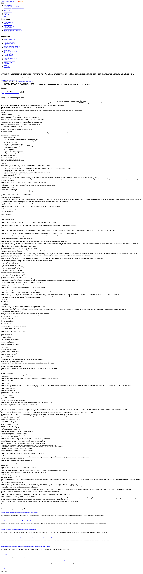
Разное (5, 65)
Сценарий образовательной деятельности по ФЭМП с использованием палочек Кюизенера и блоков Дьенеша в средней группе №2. (25, 546)
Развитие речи (7, 57)
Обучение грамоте (8, 54)
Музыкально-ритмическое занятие (12, 52)
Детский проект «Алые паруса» (12, 6)
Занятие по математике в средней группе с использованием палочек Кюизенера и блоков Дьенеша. (19, 512)
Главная (6, 23)
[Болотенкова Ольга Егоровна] (9, 80)
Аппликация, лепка (9, 40)
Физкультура (7, 63)
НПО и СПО (7, 14)
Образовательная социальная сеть (12, 1)
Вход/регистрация (8, 22)
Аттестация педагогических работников (14, 8)
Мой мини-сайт (8, 25)
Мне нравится (7, 568)
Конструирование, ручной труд (12, 46)
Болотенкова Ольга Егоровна (25, 81)
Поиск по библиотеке (9, 39)
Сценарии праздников (9, 61)
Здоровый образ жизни (9, 43)
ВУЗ (5, 16)
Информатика (7, 44)
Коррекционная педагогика (11, 47)
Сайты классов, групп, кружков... (12, 29)
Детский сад (7, 10)
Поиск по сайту (8, 27)
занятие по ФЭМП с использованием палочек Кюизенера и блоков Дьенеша (15, 554)
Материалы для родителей (10, 51)
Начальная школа (8, 12)
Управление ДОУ (8, 62)
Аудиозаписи (7, 66)
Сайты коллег (7, 31)
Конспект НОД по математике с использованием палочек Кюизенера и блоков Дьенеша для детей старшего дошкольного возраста (25, 520)
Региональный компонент (10, 58)
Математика (7, 50)
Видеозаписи (7, 67)
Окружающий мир (8, 55)
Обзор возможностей (9, 5)
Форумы (6, 33)
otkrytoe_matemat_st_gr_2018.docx (10, 93)
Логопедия (6, 48)
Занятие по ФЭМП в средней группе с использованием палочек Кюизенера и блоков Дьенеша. (18, 529)
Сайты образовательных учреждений (13, 30)
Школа (5, 13)
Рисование (6, 59)
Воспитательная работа (9, 42)
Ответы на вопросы (9, 26)
